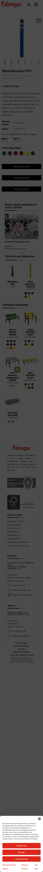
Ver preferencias (21, 859)
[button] (39, 819)
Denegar (21, 852)
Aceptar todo (22, 846)
